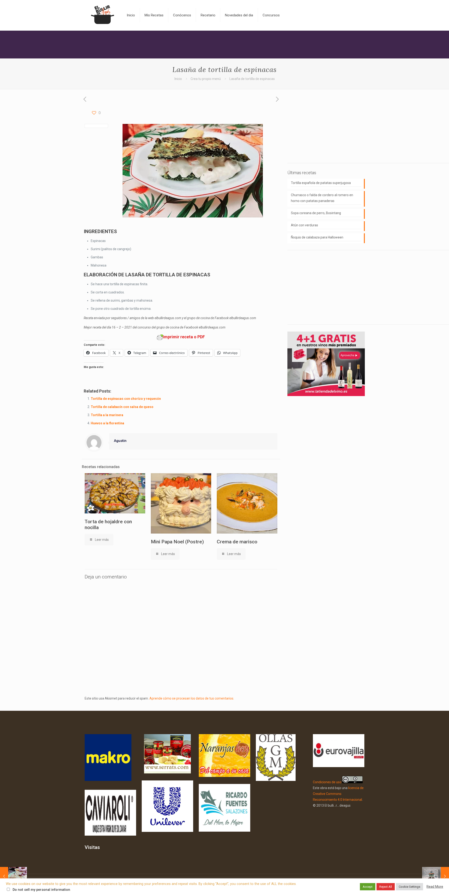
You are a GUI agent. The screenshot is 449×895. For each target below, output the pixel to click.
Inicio (178, 79)
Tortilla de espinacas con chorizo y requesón (126, 399)
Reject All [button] (385, 886)
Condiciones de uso (327, 782)
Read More (435, 886)
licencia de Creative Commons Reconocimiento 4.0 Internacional (338, 793)
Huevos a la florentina (107, 423)
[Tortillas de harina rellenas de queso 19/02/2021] (13, 876)
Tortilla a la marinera (107, 415)
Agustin (120, 441)
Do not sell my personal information (41, 890)
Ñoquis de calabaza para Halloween (317, 237)
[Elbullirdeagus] (102, 15)
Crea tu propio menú (206, 79)
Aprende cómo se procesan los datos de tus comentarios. (191, 698)
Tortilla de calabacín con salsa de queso (122, 407)
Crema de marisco (237, 542)
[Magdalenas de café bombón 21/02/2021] (435, 876)
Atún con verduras (304, 225)
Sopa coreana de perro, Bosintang (316, 213)
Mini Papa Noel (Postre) (177, 542)
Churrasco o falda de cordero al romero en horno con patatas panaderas (322, 198)
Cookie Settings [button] (409, 886)
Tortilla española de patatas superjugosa (321, 183)
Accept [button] (368, 886)
